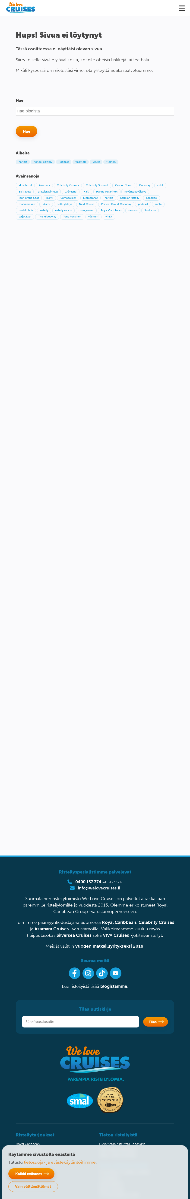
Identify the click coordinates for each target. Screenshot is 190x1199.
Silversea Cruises (74, 935)
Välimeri (80, 161)
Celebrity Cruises (156, 922)
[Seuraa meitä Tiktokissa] (102, 973)
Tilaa (153, 1021)
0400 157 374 (88, 881)
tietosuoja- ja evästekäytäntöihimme (60, 1162)
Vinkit (96, 161)
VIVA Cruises (116, 935)
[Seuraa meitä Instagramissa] (88, 973)
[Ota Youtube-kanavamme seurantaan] (115, 973)
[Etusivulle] (20, 8)
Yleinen (111, 161)
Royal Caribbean (119, 922)
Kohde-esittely (43, 161)
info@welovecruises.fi (99, 888)
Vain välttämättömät (33, 1186)
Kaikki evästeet (28, 1173)
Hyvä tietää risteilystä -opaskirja (122, 1144)
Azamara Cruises (52, 928)
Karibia (23, 161)
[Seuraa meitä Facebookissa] (74, 973)
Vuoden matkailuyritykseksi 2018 (109, 946)
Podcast (64, 161)
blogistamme (113, 986)
